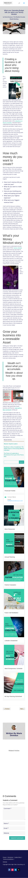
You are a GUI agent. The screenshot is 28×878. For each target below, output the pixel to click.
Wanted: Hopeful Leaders (11, 443)
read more (7, 761)
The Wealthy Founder (19, 17)
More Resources (10, 529)
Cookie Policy (17, 857)
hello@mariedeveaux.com (15, 501)
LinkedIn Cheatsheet (11, 640)
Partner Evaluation (10, 585)
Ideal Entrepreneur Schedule (13, 668)
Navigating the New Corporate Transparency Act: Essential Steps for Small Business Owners (13, 757)
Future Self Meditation (11, 613)
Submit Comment (17, 838)
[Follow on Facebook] (9, 870)
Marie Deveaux (8, 17)
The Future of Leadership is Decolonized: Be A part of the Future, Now (14, 455)
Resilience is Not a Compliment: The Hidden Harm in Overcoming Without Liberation (14, 448)
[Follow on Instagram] (12, 870)
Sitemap (5, 862)
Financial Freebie (10, 491)
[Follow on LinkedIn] (15, 870)
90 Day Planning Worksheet (13, 696)
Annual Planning (10, 557)
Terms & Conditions (8, 859)
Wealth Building (14, 19)
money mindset (18, 248)
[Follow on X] (18, 870)
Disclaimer (10, 857)
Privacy (4, 857)
